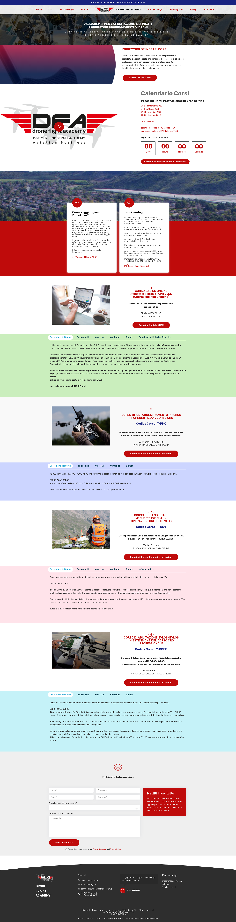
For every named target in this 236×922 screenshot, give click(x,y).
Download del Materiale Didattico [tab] (155, 337)
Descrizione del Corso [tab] (60, 337)
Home (39, 9)
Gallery (193, 9)
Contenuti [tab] (115, 337)
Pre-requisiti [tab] (83, 337)
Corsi (50, 9)
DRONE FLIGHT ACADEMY (128, 9)
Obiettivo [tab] (99, 337)
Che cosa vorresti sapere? (61, 813)
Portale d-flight (155, 9)
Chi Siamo (208, 9)
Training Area (176, 9)
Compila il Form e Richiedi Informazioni (165, 162)
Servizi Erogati (67, 9)
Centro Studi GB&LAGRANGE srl (109, 918)
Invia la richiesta (64, 842)
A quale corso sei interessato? (63, 803)
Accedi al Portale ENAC (151, 325)
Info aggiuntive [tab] (146, 569)
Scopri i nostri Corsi (140, 78)
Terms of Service (99, 849)
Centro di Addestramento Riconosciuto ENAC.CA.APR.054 (118, 2)
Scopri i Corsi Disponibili (138, 266)
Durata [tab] (129, 337)
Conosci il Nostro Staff (85, 257)
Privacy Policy (115, 849)
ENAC (83, 9)
